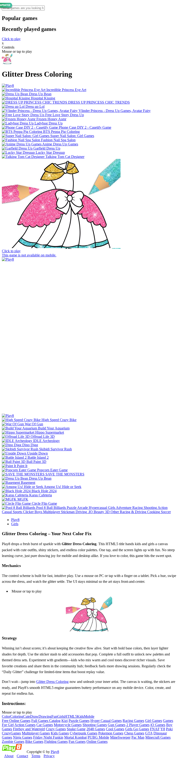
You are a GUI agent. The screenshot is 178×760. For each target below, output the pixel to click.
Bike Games (34, 742)
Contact (22, 756)
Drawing (44, 716)
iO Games (157, 725)
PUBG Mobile (98, 737)
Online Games (97, 742)
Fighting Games (56, 742)
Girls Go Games (137, 729)
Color (6, 716)
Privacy (49, 756)
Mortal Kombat (75, 737)
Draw (34, 716)
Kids (80, 716)
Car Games (44, 725)
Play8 (15, 520)
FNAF (155, 729)
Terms (35, 756)
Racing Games (133, 721)
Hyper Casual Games (106, 721)
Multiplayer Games (36, 733)
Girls (14, 524)
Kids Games (60, 733)
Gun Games (116, 725)
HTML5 (70, 716)
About (8, 756)
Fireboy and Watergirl (29, 729)
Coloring (16, 716)
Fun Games (77, 742)
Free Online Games (16, 721)
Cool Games (115, 729)
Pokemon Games (110, 733)
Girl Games (153, 721)
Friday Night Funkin (48, 737)
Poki (169, 729)
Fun (54, 716)
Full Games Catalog (45, 721)
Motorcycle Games (68, 725)
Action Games (24, 725)
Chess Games (134, 733)
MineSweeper (120, 737)
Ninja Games (22, 737)
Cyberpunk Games (83, 733)
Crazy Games (56, 729)
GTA (149, 733)
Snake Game (76, 729)
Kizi (64, 721)
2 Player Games (137, 725)
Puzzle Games (79, 721)
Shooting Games (95, 725)
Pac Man (137, 737)
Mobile (89, 716)
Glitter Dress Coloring (52, 682)
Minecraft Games (158, 737)
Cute (26, 716)
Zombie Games (13, 742)
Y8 (162, 729)
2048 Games (95, 729)
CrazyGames (11, 733)
